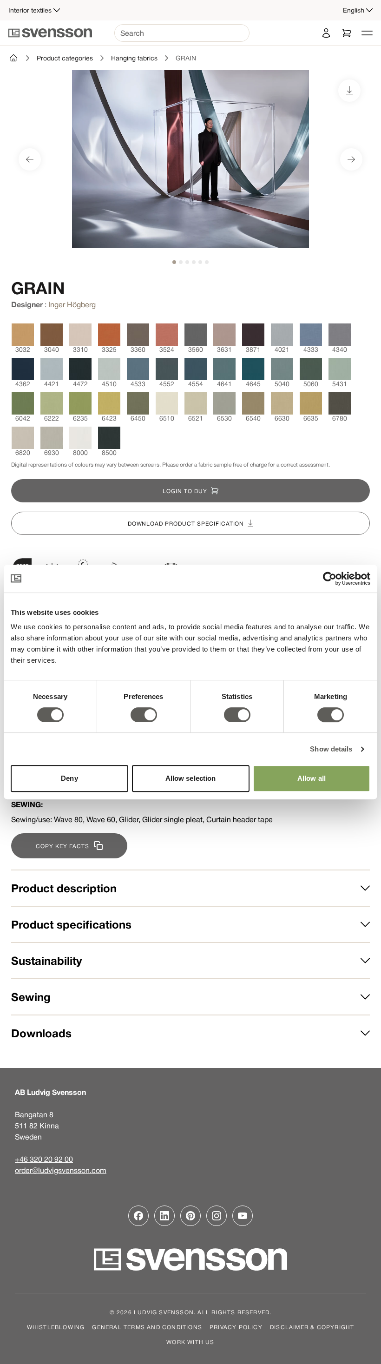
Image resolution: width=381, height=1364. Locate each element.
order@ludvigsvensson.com (60, 1170)
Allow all (311, 778)
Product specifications (71, 924)
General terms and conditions (147, 1327)
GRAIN (186, 58)
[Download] (349, 90)
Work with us (190, 1341)
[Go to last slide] (30, 159)
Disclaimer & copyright (312, 1327)
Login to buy (185, 491)
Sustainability (46, 960)
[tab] (174, 262)
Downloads (41, 1033)
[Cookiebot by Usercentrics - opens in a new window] (329, 579)
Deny (69, 778)
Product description (64, 888)
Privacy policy (236, 1327)
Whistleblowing (56, 1327)
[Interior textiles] (14, 58)
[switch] (144, 714)
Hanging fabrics (134, 58)
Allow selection (190, 778)
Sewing (31, 996)
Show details (331, 749)
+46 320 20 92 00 (44, 1159)
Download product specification (186, 523)
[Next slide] (351, 159)
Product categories (65, 58)
